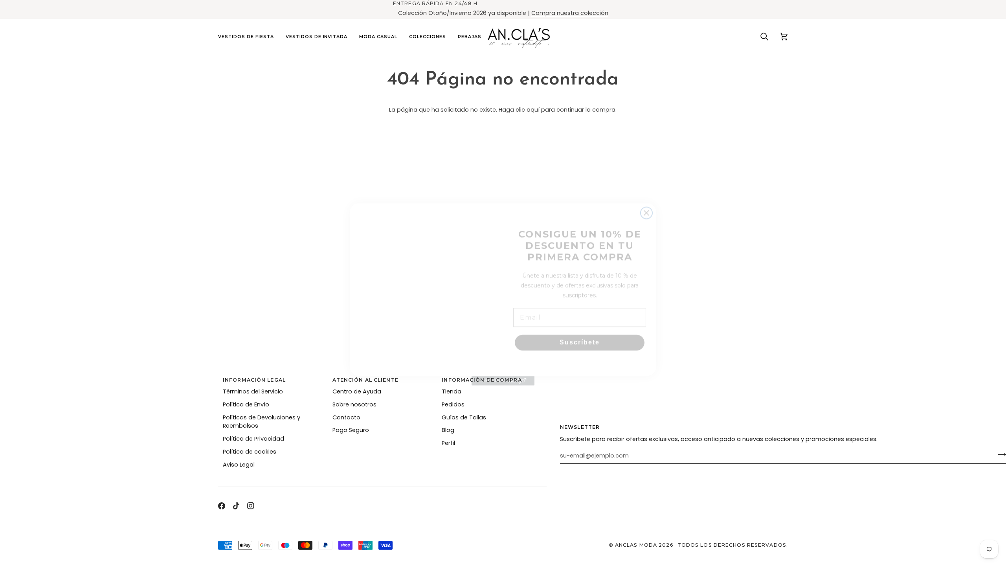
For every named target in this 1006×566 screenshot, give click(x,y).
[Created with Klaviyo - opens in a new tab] (503, 397)
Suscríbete (580, 331)
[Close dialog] (646, 173)
